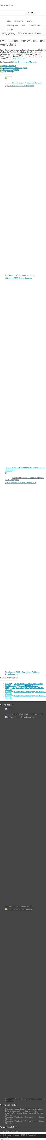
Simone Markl (10, 686)
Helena (8, 692)
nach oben (4, 1139)
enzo (7, 688)
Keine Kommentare (21, 62)
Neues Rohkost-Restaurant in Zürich (28, 684)
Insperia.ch (4, 1137)
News (23, 25)
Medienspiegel (12, 25)
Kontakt (10, 30)
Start (9, 21)
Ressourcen (18, 21)
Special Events (35, 25)
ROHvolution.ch (6, 5)
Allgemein (33, 62)
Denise (8, 684)
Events (29, 21)
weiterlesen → (19, 58)
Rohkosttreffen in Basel (28, 686)
